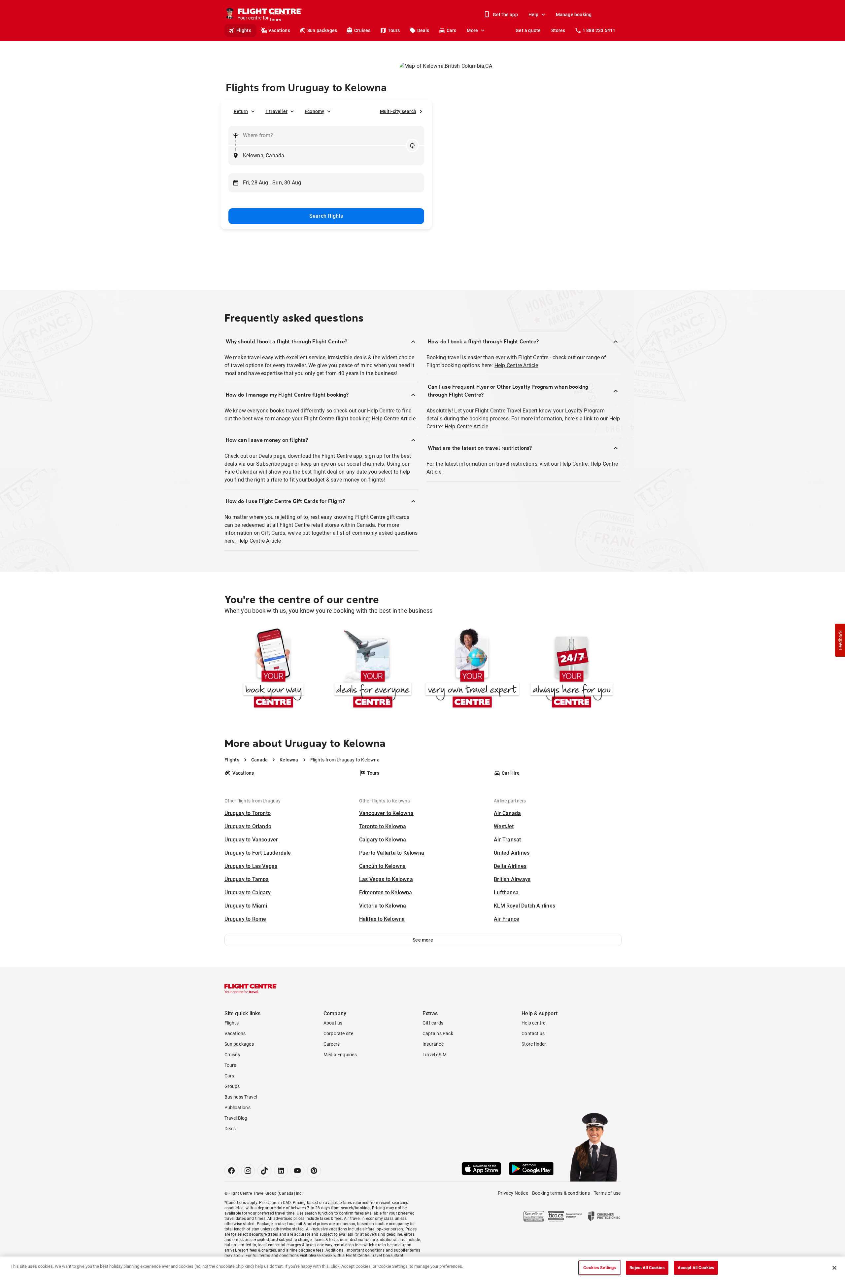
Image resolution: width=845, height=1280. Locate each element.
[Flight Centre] (250, 988)
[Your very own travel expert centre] (472, 669)
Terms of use (607, 1193)
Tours (394, 30)
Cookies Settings (599, 1267)
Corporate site (338, 1033)
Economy (314, 111)
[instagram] (248, 1171)
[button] (423, 940)
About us (333, 1023)
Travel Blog (236, 1118)
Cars (451, 30)
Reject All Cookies (646, 1267)
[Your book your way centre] (273, 669)
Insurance (433, 1044)
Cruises (362, 30)
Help (533, 14)
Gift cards (432, 1023)
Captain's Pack (437, 1033)
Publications (237, 1107)
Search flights (326, 216)
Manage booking (574, 14)
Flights (243, 30)
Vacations (279, 30)
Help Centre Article (394, 418)
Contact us (533, 1033)
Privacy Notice (513, 1193)
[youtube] (297, 1171)
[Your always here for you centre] (572, 669)
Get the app (505, 14)
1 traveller (276, 111)
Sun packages (322, 30)
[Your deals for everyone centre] (373, 669)
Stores (558, 30)
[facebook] (231, 1171)
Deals (423, 30)
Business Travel (240, 1097)
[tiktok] (264, 1171)
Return (241, 111)
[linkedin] (281, 1171)
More (472, 30)
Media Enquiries (340, 1054)
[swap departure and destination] (412, 145)
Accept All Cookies (696, 1267)
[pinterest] (314, 1171)
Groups (232, 1086)
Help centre (533, 1023)
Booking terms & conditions (561, 1193)
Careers (331, 1044)
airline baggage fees (304, 1250)
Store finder (534, 1044)
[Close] (834, 1268)
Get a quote (528, 30)
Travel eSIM (434, 1054)
